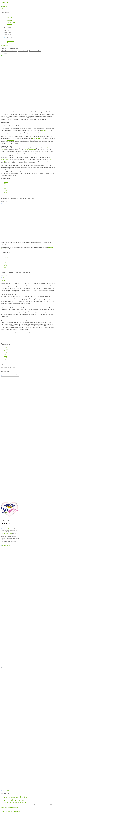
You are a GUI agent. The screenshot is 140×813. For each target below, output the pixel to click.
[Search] (16, 374)
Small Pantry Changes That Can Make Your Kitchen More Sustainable (19, 799)
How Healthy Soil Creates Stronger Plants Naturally (15, 800)
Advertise (9, 42)
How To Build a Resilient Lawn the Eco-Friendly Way (15, 797)
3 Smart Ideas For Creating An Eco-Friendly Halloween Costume (21, 51)
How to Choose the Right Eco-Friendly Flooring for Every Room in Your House (21, 796)
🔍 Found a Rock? (8, 37)
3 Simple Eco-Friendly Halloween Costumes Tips (16, 272)
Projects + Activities (8, 32)
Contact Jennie (10, 41)
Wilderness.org (44, 130)
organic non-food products (29, 149)
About (5, 15)
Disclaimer (9, 807)
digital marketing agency (6, 533)
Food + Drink (7, 36)
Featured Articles (11, 22)
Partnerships (9, 24)
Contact (5, 39)
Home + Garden (7, 27)
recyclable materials (5, 159)
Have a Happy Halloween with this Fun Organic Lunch (18, 198)
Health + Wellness (8, 29)
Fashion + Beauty (8, 31)
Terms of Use (3, 807)
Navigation (4, 2)
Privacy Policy (15, 807)
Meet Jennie (9, 17)
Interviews (9, 25)
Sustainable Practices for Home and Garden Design (15, 802)
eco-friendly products (37, 138)
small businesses (10, 140)
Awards (8, 19)
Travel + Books (7, 34)
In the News (9, 20)
